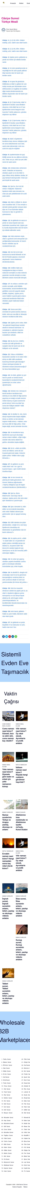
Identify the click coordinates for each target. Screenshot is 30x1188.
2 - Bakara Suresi (6, 1062)
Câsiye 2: (5, 49)
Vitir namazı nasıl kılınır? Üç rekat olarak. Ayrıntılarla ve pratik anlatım (21, 736)
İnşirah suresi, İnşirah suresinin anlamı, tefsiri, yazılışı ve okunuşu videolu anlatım (8, 908)
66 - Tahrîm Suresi (7, 1141)
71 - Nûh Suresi (6, 1156)
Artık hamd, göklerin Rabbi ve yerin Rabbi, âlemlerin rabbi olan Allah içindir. (14, 614)
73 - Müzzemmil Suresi (8, 1162)
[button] (13, 3)
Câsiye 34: (6, 572)
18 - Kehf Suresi (6, 1110)
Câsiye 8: (5, 139)
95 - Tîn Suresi (26, 1171)
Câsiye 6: (5, 102)
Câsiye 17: (6, 284)
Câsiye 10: (6, 168)
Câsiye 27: (6, 464)
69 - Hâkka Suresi (6, 1150)
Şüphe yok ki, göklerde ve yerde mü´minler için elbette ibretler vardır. (14, 59)
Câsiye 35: (6, 588)
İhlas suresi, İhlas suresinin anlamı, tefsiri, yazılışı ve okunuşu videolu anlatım (22, 907)
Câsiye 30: (6, 506)
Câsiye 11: (6, 186)
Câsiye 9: (5, 154)
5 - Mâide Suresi (6, 1071)
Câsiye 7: (5, 120)
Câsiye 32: (6, 538)
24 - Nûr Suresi (26, 1071)
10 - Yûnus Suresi (6, 1086)
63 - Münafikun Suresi (7, 1132)
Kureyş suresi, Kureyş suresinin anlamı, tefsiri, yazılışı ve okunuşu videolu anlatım (22, 950)
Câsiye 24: (6, 414)
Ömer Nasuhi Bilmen (11, 29)
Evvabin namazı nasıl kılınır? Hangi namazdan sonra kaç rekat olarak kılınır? (8, 861)
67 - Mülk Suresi (6, 1144)
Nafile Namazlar (21, 765)
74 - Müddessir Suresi (7, 1165)
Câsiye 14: (6, 236)
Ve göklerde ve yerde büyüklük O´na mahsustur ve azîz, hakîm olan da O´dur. (13, 625)
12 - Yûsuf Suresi (6, 1092)
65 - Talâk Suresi (6, 1138)
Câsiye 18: (6, 309)
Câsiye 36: (6, 611)
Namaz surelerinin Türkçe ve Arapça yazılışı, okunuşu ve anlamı (7, 822)
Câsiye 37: (6, 622)
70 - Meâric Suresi (7, 1153)
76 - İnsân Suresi (6, 1171)
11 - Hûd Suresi (6, 1089)
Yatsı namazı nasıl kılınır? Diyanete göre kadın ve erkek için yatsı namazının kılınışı (8, 778)
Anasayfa (13, 3)
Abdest (21, 3)
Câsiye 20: (6, 341)
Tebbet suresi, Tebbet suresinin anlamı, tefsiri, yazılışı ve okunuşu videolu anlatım (8, 993)
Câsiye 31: (6, 522)
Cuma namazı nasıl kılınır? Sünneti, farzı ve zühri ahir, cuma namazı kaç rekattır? (8, 734)
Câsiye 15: (6, 252)
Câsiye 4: (5, 68)
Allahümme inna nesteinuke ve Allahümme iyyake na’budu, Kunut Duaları (22, 822)
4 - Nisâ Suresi (6, 1068)
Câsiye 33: (6, 559)
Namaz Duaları (20, 812)
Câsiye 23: (6, 391)
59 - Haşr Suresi (6, 1120)
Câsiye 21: (6, 354)
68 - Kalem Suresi (6, 1147)
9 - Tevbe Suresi (6, 1083)
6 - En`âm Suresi (6, 1074)
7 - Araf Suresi (5, 1077)
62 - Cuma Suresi (6, 1129)
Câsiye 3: (5, 57)
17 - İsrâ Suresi (6, 1107)
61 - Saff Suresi (6, 1126)
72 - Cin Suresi (5, 1159)
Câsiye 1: (5, 40)
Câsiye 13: (6, 220)
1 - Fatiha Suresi (6, 1059)
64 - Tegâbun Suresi (7, 1135)
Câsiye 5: (5, 81)
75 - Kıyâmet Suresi (7, 1168)
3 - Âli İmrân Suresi (7, 1065)
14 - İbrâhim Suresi (7, 1098)
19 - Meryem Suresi (7, 1113)
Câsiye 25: (6, 432)
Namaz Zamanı (23, 1184)
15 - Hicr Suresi (6, 1101)
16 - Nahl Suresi (6, 1104)
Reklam (26, 1187)
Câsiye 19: (6, 323)
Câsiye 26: (6, 448)
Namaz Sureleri (7, 812)
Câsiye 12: (6, 202)
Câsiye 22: (6, 375)
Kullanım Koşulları (17, 1187)
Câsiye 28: (6, 477)
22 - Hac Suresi (26, 1065)
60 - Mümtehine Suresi (8, 1123)
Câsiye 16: (6, 268)
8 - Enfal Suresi (6, 1080)
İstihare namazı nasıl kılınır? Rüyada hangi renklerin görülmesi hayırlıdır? (22, 774)
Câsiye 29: (6, 493)
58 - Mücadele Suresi (7, 1117)
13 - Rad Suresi (6, 1095)
